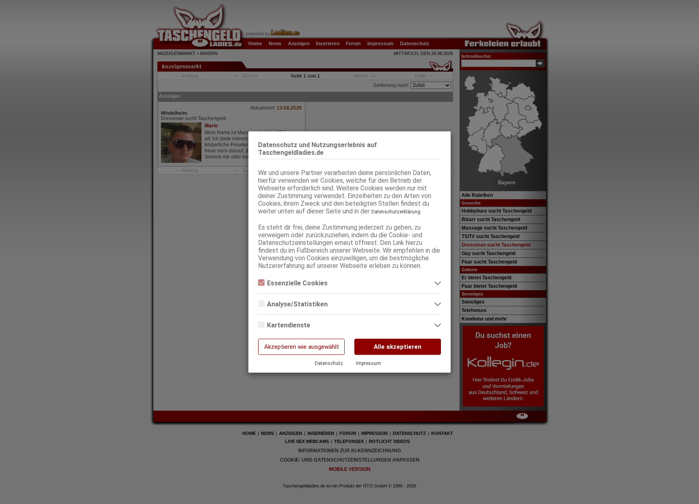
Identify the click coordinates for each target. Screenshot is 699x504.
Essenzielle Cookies (297, 283)
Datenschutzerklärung (395, 212)
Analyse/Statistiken (297, 304)
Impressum (368, 363)
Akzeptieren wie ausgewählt (301, 346)
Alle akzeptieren (398, 346)
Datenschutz (329, 363)
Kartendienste (288, 325)
